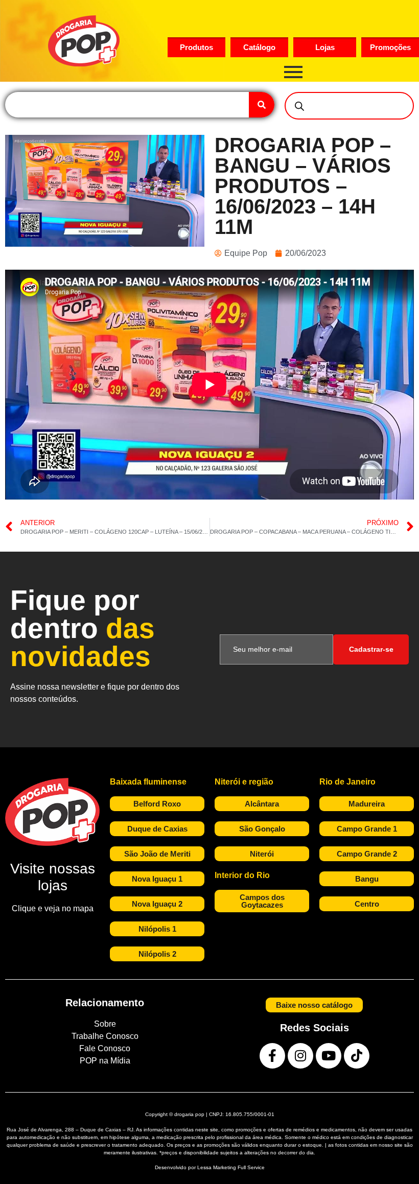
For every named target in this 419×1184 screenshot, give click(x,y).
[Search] (261, 104)
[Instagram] (300, 1056)
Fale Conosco (104, 1048)
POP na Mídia (105, 1060)
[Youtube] (328, 1056)
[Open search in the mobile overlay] (349, 106)
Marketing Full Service (239, 1167)
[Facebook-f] (272, 1056)
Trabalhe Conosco (105, 1036)
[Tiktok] (356, 1056)
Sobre (105, 1024)
